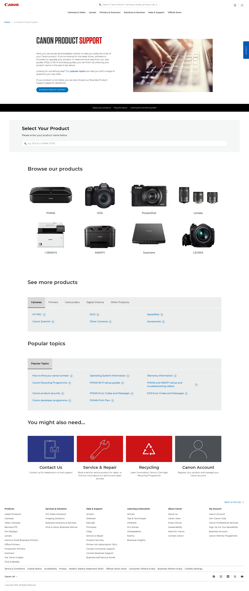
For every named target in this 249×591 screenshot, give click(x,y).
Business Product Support (52, 90)
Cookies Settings (193, 568)
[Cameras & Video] (86, 12)
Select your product (102, 107)
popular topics (77, 71)
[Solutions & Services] (146, 12)
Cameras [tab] (36, 302)
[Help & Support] (165, 12)
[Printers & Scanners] (121, 12)
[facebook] (214, 576)
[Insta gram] (221, 576)
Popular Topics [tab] (40, 363)
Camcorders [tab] (72, 302)
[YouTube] (242, 576)
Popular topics (120, 107)
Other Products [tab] (120, 302)
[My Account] (235, 5)
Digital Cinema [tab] (95, 302)
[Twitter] (235, 576)
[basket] (242, 5)
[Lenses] (97, 12)
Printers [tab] (53, 302)
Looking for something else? (143, 107)
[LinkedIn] (228, 576)
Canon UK (10, 576)
